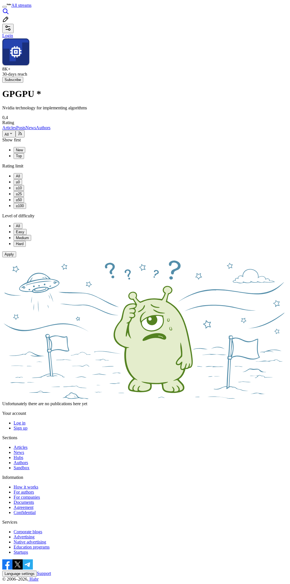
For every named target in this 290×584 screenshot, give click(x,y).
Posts (20, 127)
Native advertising (30, 542)
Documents (24, 502)
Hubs (18, 457)
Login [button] (7, 35)
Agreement (23, 507)
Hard (20, 244)
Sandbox (21, 467)
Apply (9, 254)
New (19, 150)
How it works (26, 487)
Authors (43, 127)
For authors (24, 492)
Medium (22, 238)
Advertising (24, 536)
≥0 (18, 182)
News (30, 127)
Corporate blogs (28, 531)
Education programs (32, 547)
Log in (19, 423)
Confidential (25, 512)
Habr (33, 579)
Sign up (20, 428)
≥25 (19, 194)
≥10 (19, 188)
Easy (20, 232)
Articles (9, 127)
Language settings (20, 574)
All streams (21, 5)
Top (19, 156)
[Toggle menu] (4, 7)
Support (44, 573)
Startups (21, 552)
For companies (27, 497)
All (7, 134)
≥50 (19, 200)
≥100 (20, 206)
